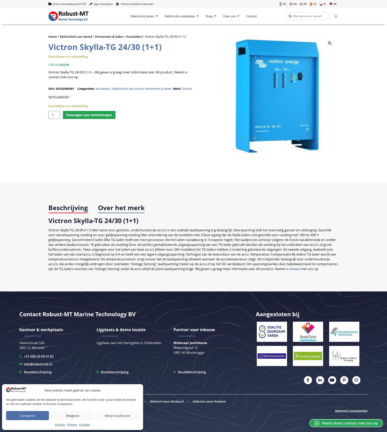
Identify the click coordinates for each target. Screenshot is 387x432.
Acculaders (134, 36)
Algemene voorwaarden (351, 411)
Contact (84, 425)
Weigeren (72, 416)
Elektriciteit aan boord (76, 36)
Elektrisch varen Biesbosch (167, 401)
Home (52, 36)
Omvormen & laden (109, 36)
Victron (187, 89)
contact (294, 269)
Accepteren (27, 416)
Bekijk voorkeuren (117, 416)
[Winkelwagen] (336, 16)
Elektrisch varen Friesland (209, 401)
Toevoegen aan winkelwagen (89, 115)
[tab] (68, 208)
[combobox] (308, 16)
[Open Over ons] (238, 16)
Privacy (60, 425)
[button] (329, 43)
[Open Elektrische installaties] (197, 16)
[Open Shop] (215, 16)
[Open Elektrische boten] (156, 16)
